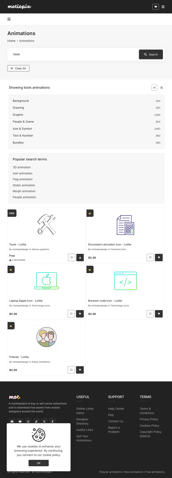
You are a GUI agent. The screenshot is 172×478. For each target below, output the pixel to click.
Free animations (155, 471)
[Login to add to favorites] (71, 257)
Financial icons (118, 249)
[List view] (162, 88)
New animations (133, 471)
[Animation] (46, 224)
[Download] (80, 257)
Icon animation (22, 173)
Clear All (20, 68)
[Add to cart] (159, 257)
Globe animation (24, 185)
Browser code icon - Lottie (105, 300)
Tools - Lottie (17, 244)
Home (11, 40)
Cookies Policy (149, 425)
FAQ (111, 415)
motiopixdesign (21, 249)
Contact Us (115, 421)
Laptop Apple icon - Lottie (25, 300)
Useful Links (84, 429)
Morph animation (24, 191)
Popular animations (110, 471)
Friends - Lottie (19, 357)
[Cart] (156, 7)
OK (38, 463)
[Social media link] (12, 421)
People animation (24, 197)
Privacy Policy (149, 419)
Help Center (116, 408)
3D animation (22, 167)
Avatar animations (41, 361)
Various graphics (40, 249)
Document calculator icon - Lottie (109, 244)
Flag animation (23, 179)
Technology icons (41, 305)
